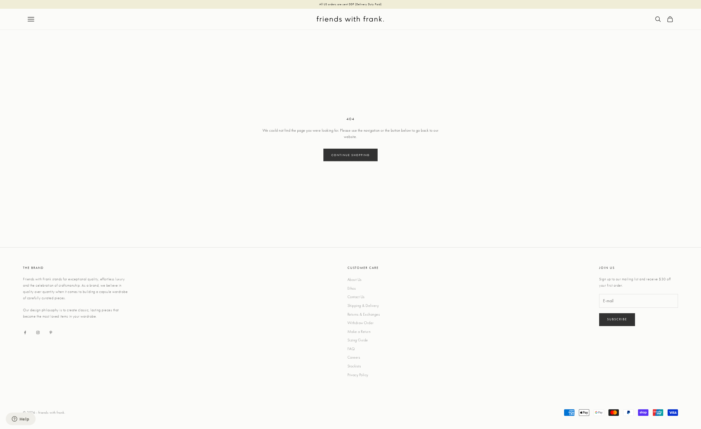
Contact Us (356, 296)
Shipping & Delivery (363, 305)
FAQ (351, 348)
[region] (350, 4)
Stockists (354, 366)
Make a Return (359, 331)
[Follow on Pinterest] (51, 332)
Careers (353, 357)
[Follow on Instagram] (38, 332)
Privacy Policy (357, 374)
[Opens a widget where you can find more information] (20, 419)
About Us (354, 279)
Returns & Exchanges (363, 314)
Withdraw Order (360, 322)
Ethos (351, 288)
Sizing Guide (357, 340)
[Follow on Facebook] (25, 332)
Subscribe (617, 319)
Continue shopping (350, 155)
